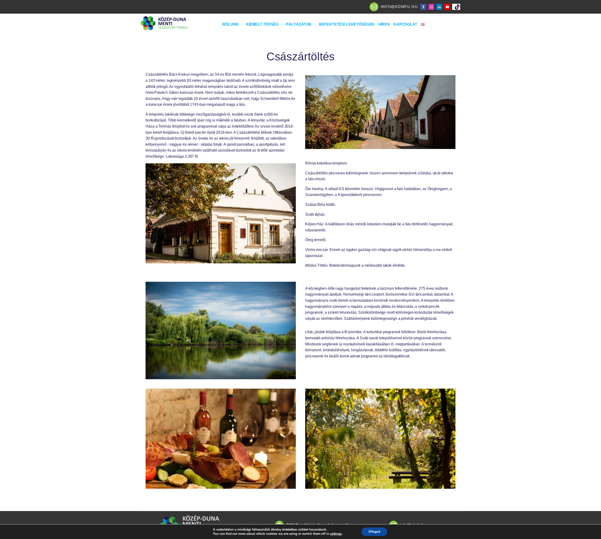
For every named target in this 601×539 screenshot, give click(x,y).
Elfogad (374, 531)
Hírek (384, 24)
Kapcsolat (405, 24)
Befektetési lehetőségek (347, 24)
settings (336, 534)
